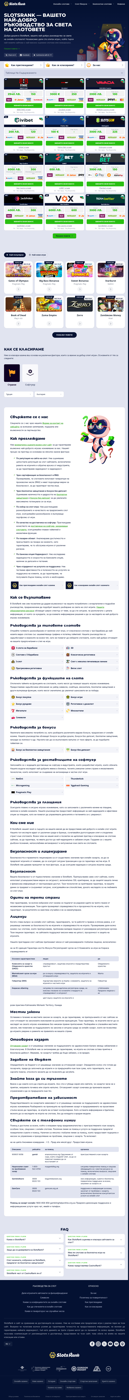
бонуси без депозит (40, 498)
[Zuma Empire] (49, 312)
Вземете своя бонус (24, 105)
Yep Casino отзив (23, 188)
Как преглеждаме (93, 1309)
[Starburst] (110, 277)
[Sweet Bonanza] (80, 277)
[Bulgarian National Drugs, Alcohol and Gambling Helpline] (40, 1375)
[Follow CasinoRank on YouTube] (109, 1350)
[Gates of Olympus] (18, 277)
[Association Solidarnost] (60, 1375)
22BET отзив (64, 188)
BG (7, 1350)
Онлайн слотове (61, 4)
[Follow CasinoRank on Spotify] (115, 1350)
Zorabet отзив (65, 109)
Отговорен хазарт (19, 1045)
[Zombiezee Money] (110, 312)
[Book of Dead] (18, 312)
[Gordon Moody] (79, 1375)
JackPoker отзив (23, 226)
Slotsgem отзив (105, 147)
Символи (44, 1304)
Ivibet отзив (24, 147)
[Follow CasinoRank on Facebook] (91, 1350)
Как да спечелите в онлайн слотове (44, 1313)
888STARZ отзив (23, 109)
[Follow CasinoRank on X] (103, 1350)
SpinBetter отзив (105, 226)
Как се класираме (93, 1313)
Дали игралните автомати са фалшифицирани (44, 1299)
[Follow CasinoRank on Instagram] (97, 1350)
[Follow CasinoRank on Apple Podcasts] (121, 1350)
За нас (93, 1299)
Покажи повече (63, 236)
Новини (121, 4)
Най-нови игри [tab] (39, 255)
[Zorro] (80, 312)
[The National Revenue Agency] (22, 1375)
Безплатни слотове (102, 4)
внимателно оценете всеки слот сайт (33, 444)
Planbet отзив (105, 188)
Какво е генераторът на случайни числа (44, 1318)
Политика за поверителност (93, 1304)
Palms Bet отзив (64, 147)
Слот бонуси (81, 4)
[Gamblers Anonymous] (96, 1375)
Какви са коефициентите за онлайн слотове (44, 1309)
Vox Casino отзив (64, 226)
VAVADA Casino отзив (105, 109)
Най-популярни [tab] (16, 255)
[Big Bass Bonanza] (49, 277)
